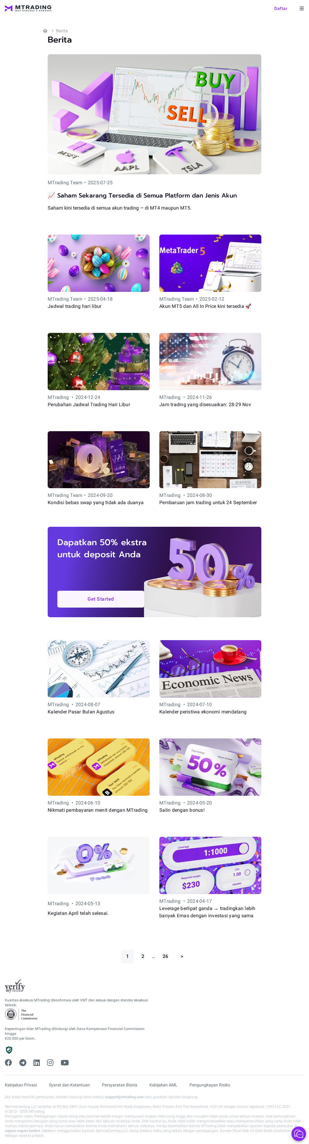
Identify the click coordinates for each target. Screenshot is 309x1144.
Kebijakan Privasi (21, 1084)
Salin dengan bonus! (182, 810)
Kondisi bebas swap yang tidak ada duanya (96, 502)
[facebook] (8, 1063)
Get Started (101, 599)
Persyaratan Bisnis (119, 1084)
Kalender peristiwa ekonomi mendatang (203, 712)
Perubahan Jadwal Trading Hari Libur (89, 404)
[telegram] (22, 1063)
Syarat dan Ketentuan (69, 1084)
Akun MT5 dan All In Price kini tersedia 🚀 (205, 306)
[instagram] (50, 1063)
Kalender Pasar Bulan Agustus (81, 712)
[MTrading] (28, 8)
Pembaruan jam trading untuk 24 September (208, 502)
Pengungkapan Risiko (210, 1084)
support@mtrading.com (124, 1097)
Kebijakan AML (163, 1084)
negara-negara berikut (22, 1131)
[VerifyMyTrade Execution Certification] (15, 986)
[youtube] (65, 1063)
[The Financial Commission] (21, 1014)
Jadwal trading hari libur (74, 306)
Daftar (280, 8)
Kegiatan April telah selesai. (78, 913)
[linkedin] (36, 1063)
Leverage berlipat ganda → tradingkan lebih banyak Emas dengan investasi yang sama (207, 911)
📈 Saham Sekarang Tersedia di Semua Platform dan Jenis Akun (142, 195)
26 (165, 956)
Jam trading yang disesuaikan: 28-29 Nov (205, 404)
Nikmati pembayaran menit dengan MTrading (98, 810)
